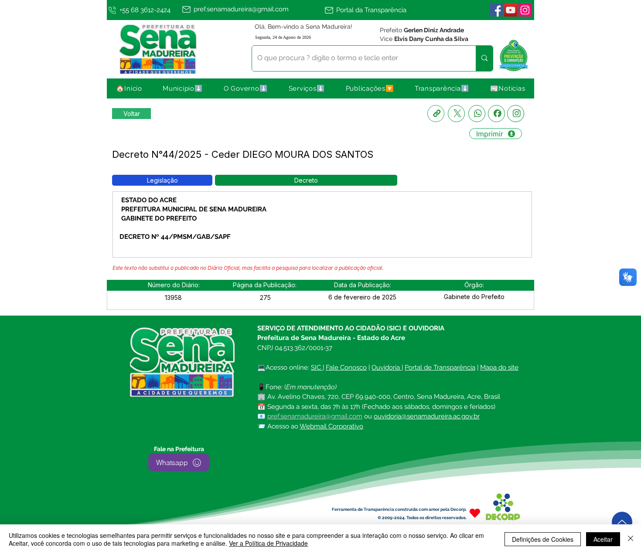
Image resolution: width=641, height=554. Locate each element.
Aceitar (603, 539)
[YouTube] (510, 10)
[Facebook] (496, 113)
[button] (183, 88)
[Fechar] (630, 539)
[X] (456, 113)
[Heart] (475, 513)
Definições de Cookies (542, 539)
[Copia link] (435, 113)
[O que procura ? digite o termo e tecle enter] (484, 58)
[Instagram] (515, 113)
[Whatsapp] (476, 113)
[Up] (622, 522)
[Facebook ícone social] (496, 10)
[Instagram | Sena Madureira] (525, 10)
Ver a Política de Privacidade (268, 543)
